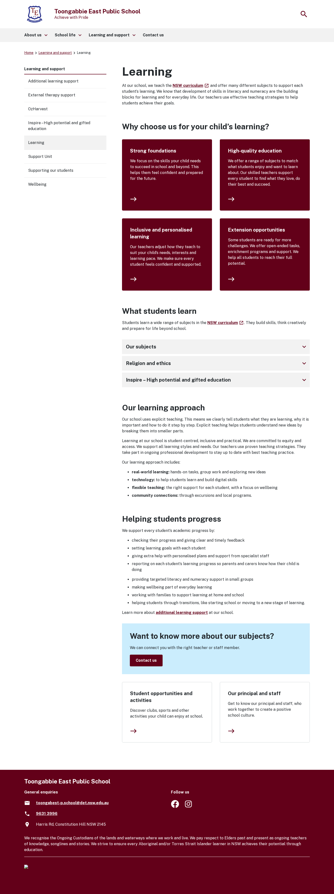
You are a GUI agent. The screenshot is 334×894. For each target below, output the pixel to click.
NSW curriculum (191, 85)
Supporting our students (50, 170)
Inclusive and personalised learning (161, 233)
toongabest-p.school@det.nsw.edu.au (72, 803)
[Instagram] (189, 806)
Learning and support (55, 53)
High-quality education (255, 151)
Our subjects (217, 346)
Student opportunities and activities (161, 697)
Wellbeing (37, 184)
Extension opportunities (256, 230)
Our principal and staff (254, 693)
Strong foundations (153, 151)
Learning (36, 142)
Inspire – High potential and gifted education (217, 380)
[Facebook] (175, 806)
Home (28, 53)
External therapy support (51, 95)
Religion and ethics (217, 363)
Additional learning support (53, 81)
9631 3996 (46, 813)
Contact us (146, 660)
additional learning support (182, 612)
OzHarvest (38, 109)
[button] (35, 35)
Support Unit (40, 156)
